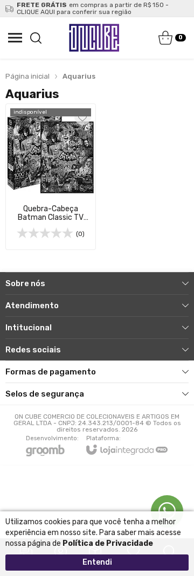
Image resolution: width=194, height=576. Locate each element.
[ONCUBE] (94, 38)
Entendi (97, 562)
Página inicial (27, 76)
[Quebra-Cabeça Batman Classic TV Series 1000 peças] (50, 176)
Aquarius (79, 76)
